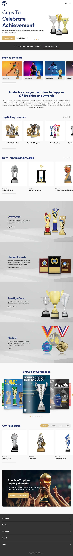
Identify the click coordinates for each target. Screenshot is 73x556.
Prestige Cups (12, 307)
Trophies (44, 426)
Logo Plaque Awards (14, 267)
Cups (60, 426)
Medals (10, 348)
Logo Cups (11, 227)
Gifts (67, 426)
